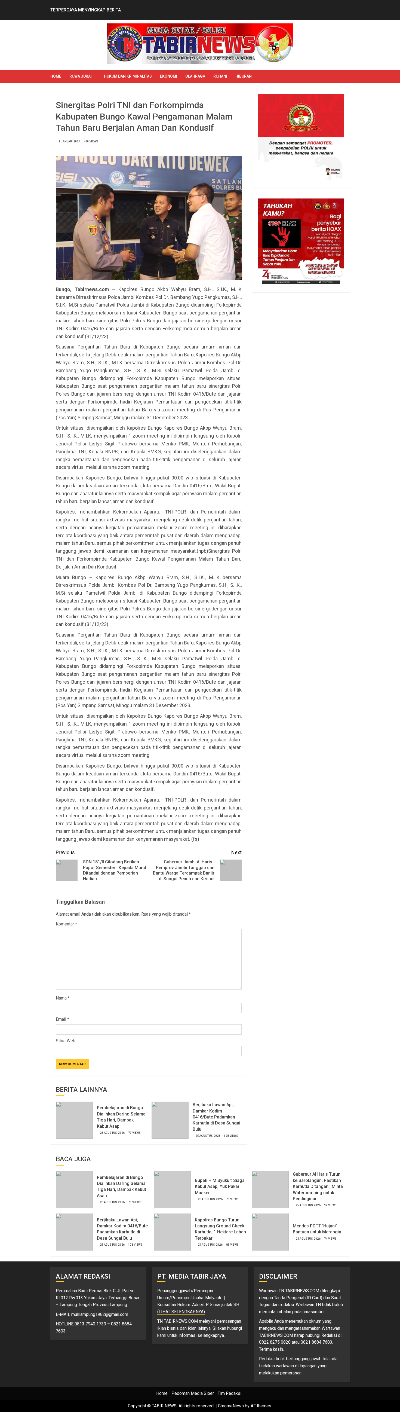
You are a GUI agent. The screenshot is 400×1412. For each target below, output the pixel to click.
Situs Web (65, 1040)
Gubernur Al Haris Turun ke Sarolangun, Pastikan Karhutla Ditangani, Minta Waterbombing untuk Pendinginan (318, 1186)
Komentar (66, 924)
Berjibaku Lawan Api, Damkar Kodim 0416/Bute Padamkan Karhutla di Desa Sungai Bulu (216, 1117)
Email (62, 1019)
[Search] (346, 76)
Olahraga (195, 76)
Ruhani (220, 76)
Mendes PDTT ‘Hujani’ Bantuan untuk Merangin (317, 1228)
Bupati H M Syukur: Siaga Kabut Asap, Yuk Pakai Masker (220, 1186)
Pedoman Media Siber (192, 1393)
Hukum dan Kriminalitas (128, 76)
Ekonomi (168, 76)
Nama (63, 998)
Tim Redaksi (229, 1393)
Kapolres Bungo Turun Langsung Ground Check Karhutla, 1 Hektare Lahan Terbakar (220, 1229)
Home (55, 76)
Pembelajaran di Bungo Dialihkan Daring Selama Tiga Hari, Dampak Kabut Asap (121, 1186)
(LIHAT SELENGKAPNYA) (181, 1311)
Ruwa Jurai (80, 76)
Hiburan (243, 76)
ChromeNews (231, 1405)
